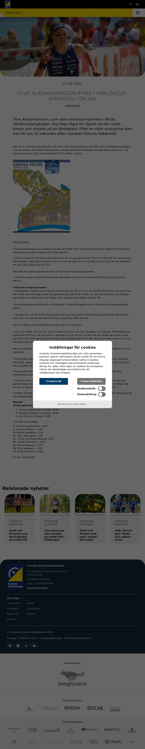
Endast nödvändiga (91, 381)
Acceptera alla (53, 381)
